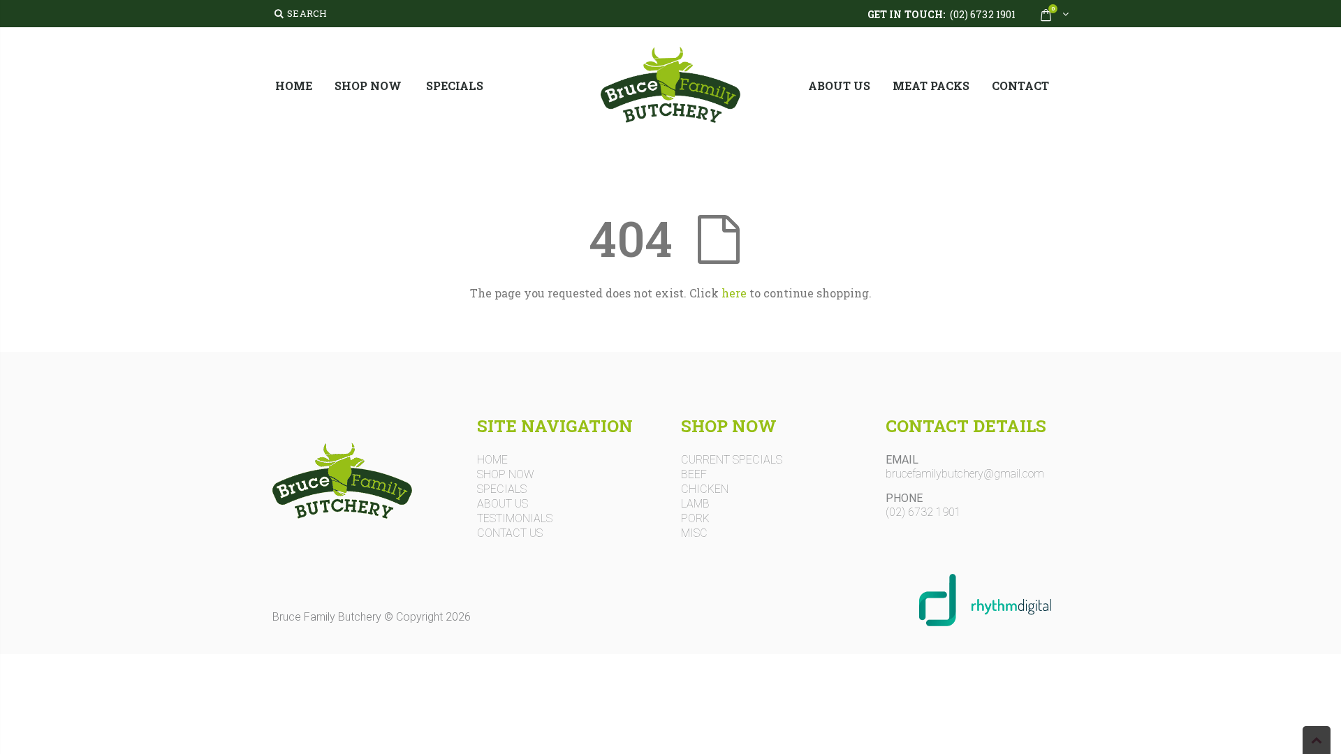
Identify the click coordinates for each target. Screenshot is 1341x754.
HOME (492, 460)
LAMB (695, 504)
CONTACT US (510, 533)
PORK (695, 518)
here (734, 293)
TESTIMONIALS (514, 518)
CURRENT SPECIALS (731, 460)
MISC (694, 533)
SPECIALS (502, 489)
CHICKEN (704, 489)
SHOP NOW (505, 474)
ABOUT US (502, 504)
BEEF (694, 474)
